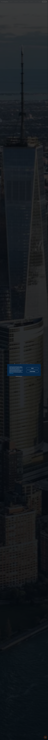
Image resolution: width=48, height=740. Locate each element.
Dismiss (32, 368)
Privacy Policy (11, 373)
